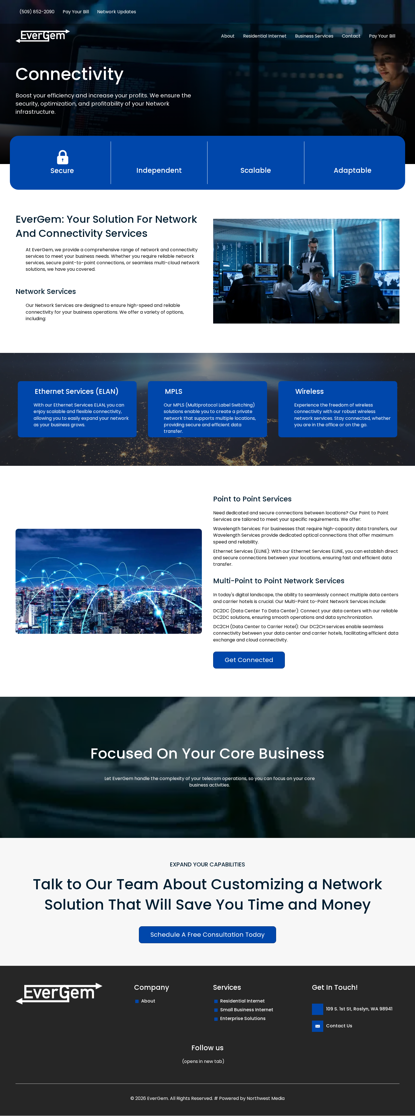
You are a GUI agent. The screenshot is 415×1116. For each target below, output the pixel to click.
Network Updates (116, 11)
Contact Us (339, 1026)
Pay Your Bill (76, 11)
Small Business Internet (246, 1009)
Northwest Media (266, 1098)
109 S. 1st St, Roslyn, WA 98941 (359, 1009)
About (148, 1001)
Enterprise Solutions (243, 1018)
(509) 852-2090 (36, 11)
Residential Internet (242, 1001)
